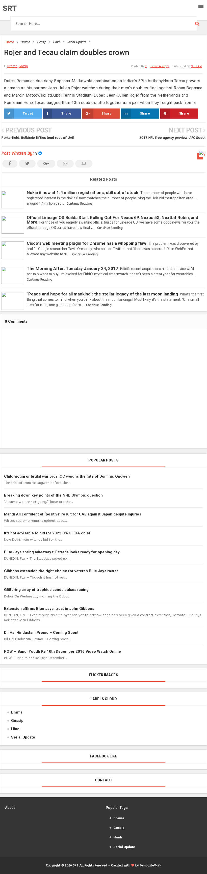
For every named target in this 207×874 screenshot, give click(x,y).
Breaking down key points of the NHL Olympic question (53, 495)
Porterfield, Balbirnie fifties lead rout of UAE (38, 138)
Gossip (23, 66)
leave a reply (159, 66)
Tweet (28, 113)
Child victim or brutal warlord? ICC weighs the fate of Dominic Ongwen (67, 476)
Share (66, 113)
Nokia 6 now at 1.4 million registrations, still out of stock (82, 192)
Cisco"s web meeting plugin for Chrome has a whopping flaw (86, 243)
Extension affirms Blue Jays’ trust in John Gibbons (49, 608)
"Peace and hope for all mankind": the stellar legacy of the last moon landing (102, 293)
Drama (12, 66)
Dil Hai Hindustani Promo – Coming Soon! (41, 632)
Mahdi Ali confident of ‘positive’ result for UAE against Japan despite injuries (72, 514)
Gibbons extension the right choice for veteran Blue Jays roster (61, 571)
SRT (10, 8)
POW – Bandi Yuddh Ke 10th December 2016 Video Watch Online (62, 651)
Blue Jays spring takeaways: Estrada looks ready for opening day (62, 552)
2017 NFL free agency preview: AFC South (172, 138)
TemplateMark (150, 865)
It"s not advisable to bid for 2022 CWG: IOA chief (47, 533)
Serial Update (23, 737)
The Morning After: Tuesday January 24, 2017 (72, 268)
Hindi (15, 729)
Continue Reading (79, 203)
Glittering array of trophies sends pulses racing (46, 589)
